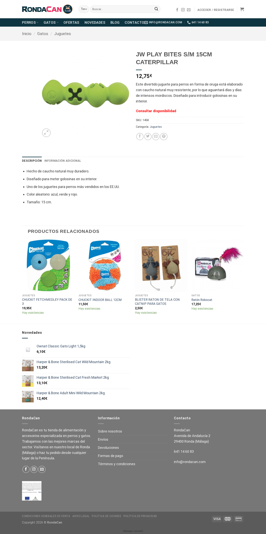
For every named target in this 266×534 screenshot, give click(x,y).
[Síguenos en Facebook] (177, 10)
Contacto (134, 22)
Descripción (32, 161)
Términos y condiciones (116, 464)
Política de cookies (106, 516)
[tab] (32, 161)
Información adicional (62, 161)
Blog (115, 22)
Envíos (103, 439)
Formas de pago (110, 456)
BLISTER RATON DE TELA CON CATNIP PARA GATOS (157, 302)
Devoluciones (108, 448)
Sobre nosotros (110, 431)
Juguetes (62, 33)
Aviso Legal (81, 516)
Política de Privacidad (140, 516)
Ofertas (71, 22)
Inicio (26, 33)
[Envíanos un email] (188, 10)
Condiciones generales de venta (46, 516)
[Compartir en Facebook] (140, 136)
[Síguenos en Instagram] (183, 10)
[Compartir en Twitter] (147, 136)
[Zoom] (46, 132)
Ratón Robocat (201, 300)
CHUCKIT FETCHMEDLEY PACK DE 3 (47, 302)
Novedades (95, 22)
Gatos (50, 22)
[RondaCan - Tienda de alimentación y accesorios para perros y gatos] (47, 9)
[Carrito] (242, 9)
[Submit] (156, 9)
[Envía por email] (155, 136)
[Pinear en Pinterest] (163, 136)
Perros (29, 22)
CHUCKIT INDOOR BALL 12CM (100, 300)
